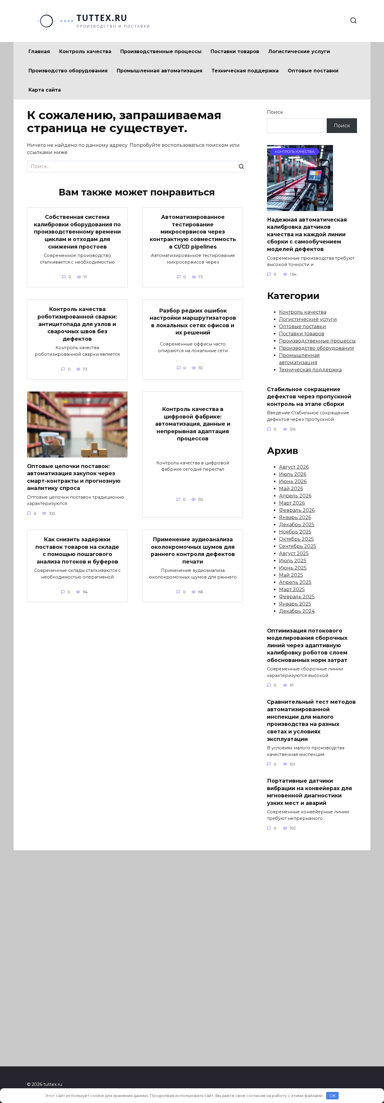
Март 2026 (292, 503)
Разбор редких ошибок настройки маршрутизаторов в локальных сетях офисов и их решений (193, 321)
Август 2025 (294, 553)
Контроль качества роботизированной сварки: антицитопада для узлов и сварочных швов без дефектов (77, 324)
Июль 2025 (292, 561)
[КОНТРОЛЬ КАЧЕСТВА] (300, 207)
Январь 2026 (295, 517)
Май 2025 (291, 575)
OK (332, 1095)
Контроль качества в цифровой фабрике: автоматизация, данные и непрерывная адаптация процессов (192, 424)
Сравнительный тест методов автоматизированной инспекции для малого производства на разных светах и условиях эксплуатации (311, 720)
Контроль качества (85, 51)
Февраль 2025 (297, 597)
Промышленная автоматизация (159, 71)
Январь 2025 (295, 604)
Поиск (275, 112)
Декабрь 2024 (297, 611)
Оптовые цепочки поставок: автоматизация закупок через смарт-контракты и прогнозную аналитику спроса (74, 477)
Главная (39, 51)
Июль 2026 (292, 474)
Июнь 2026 (293, 481)
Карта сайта (44, 90)
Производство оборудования (68, 71)
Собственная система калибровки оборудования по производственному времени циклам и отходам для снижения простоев (77, 232)
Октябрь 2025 (296, 539)
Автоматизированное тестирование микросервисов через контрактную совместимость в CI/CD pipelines (193, 232)
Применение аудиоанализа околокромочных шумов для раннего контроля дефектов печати (193, 550)
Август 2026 (294, 467)
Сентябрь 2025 (297, 546)
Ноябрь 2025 (295, 532)
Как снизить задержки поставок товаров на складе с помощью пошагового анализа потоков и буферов (77, 550)
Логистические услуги (299, 51)
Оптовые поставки (313, 71)
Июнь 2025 (293, 568)
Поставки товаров (235, 51)
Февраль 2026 (297, 510)
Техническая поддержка (245, 71)
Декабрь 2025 (296, 524)
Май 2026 (291, 488)
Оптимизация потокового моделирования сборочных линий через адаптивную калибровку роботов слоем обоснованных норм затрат (307, 645)
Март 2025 (292, 589)
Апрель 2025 (295, 582)
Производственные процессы (161, 51)
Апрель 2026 (295, 496)
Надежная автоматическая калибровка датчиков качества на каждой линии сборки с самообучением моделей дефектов (307, 234)
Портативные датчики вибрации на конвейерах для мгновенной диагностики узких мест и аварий (309, 792)
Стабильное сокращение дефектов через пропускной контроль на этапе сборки (309, 396)
